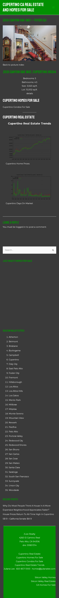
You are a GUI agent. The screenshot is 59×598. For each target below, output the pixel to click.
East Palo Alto (16, 368)
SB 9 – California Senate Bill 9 (17, 519)
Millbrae (13, 404)
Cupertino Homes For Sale (21, 100)
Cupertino (14, 359)
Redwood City (16, 440)
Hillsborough (15, 382)
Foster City (14, 373)
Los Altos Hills (16, 391)
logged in (21, 227)
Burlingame (15, 350)
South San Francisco (19, 476)
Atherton (13, 337)
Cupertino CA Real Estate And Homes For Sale (23, 7)
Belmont (13, 341)
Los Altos (13, 386)
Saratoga (13, 472)
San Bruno (14, 449)
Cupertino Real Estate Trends (29, 123)
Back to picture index (13, 65)
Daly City (13, 364)
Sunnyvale (14, 481)
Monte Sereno (16, 413)
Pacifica (12, 427)
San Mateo (14, 463)
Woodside (14, 490)
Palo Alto (13, 431)
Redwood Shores (17, 445)
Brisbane (13, 346)
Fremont (13, 377)
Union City (14, 485)
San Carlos (14, 454)
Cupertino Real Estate (19, 117)
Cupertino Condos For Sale (16, 107)
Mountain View (16, 418)
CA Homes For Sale (46, 585)
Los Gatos (14, 395)
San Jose (13, 458)
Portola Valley (16, 436)
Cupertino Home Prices (18, 163)
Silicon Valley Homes (45, 577)
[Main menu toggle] (53, 7)
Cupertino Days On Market (19, 203)
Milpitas (13, 409)
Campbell (14, 355)
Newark (13, 422)
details (29, 93)
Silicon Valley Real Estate (43, 581)
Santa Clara (14, 467)
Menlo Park (15, 400)
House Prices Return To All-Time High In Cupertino (28, 514)
